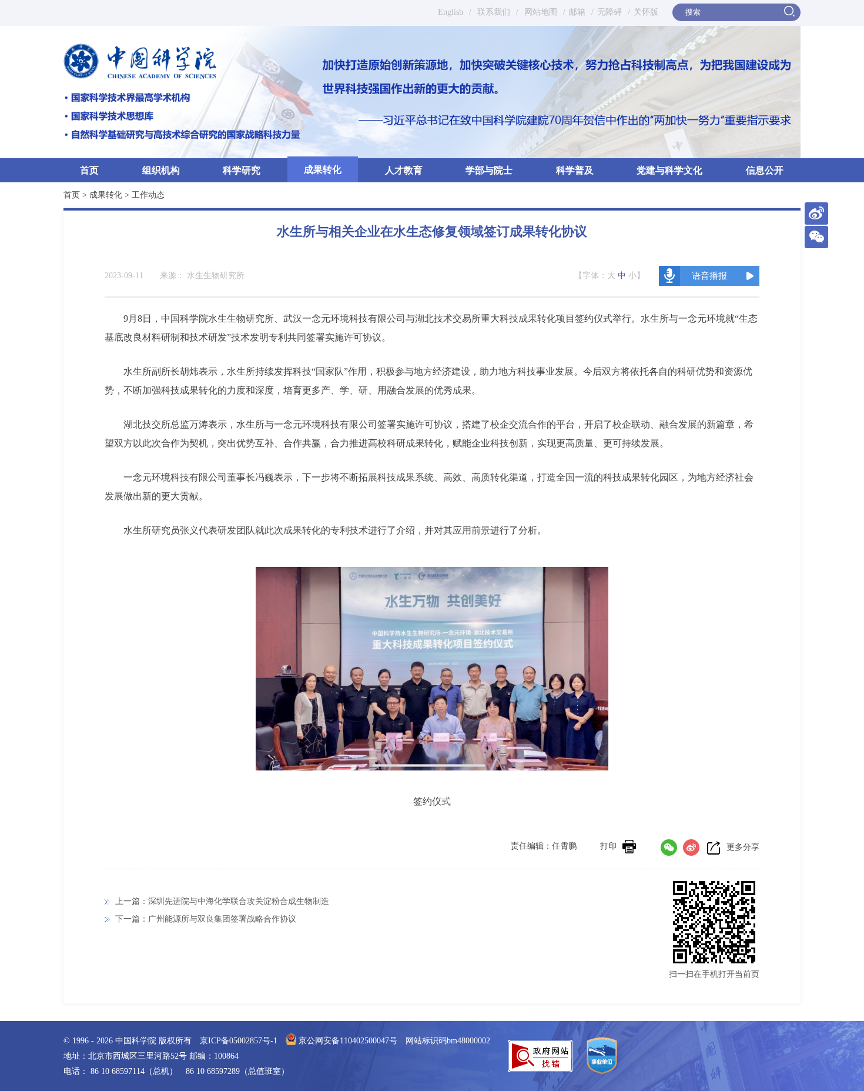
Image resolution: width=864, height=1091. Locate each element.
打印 (608, 846)
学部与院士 (489, 170)
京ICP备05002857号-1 (238, 1040)
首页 (89, 170)
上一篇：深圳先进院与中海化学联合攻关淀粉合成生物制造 (222, 901)
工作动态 (148, 195)
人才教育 (404, 170)
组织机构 (161, 170)
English (450, 12)
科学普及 (575, 170)
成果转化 (322, 170)
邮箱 (577, 12)
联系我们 (493, 12)
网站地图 (539, 12)
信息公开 (764, 170)
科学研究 (241, 170)
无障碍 (609, 12)
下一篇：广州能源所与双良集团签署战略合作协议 (205, 919)
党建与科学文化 (669, 170)
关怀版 (646, 12)
